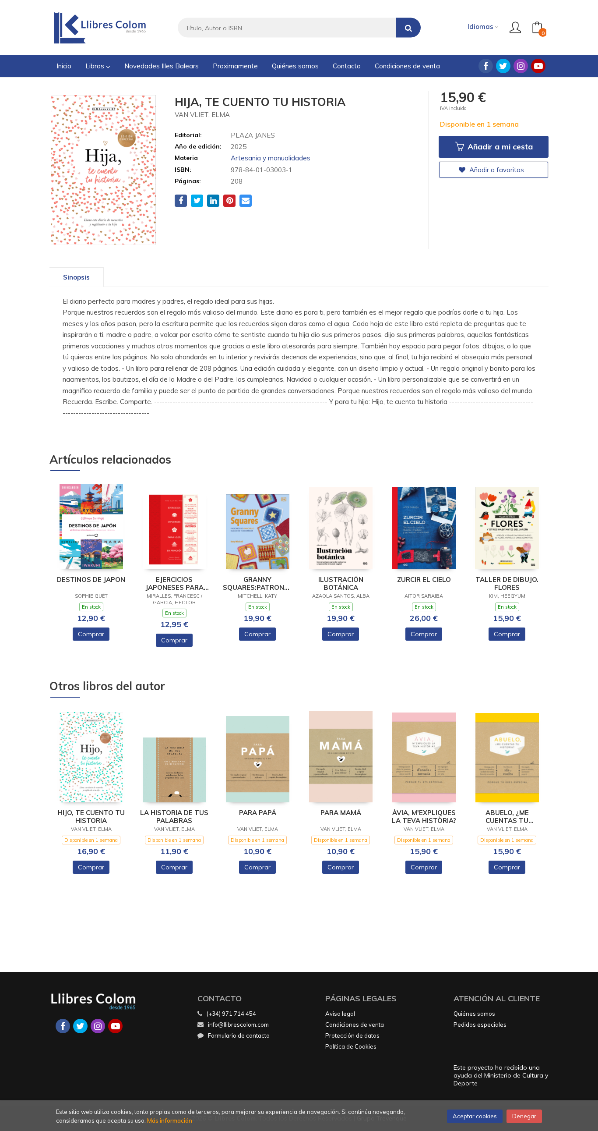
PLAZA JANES (253, 135)
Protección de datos (352, 1035)
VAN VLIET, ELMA (202, 114)
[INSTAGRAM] (521, 66)
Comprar (91, 634)
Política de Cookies (350, 1046)
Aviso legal (340, 1013)
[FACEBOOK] (485, 66)
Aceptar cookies (475, 1116)
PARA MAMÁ (340, 813)
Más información (169, 1120)
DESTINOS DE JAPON (91, 580)
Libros (95, 66)
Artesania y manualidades (270, 158)
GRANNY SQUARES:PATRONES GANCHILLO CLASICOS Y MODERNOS (257, 584)
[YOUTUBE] (538, 66)
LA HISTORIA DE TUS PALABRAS (174, 817)
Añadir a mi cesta (499, 147)
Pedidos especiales (480, 1024)
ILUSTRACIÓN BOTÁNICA (340, 584)
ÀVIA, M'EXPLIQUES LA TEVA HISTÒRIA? (424, 817)
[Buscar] (408, 28)
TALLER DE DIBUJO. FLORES (506, 584)
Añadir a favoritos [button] (496, 170)
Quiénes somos (474, 1013)
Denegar (524, 1116)
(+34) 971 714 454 (231, 1013)
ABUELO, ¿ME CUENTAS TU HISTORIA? (507, 817)
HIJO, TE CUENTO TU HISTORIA (91, 817)
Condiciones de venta (354, 1024)
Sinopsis (76, 277)
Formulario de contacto (239, 1035)
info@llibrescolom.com (238, 1024)
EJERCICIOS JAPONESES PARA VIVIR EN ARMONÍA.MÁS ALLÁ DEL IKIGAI (174, 584)
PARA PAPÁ (257, 813)
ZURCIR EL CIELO (424, 580)
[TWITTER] (503, 66)
